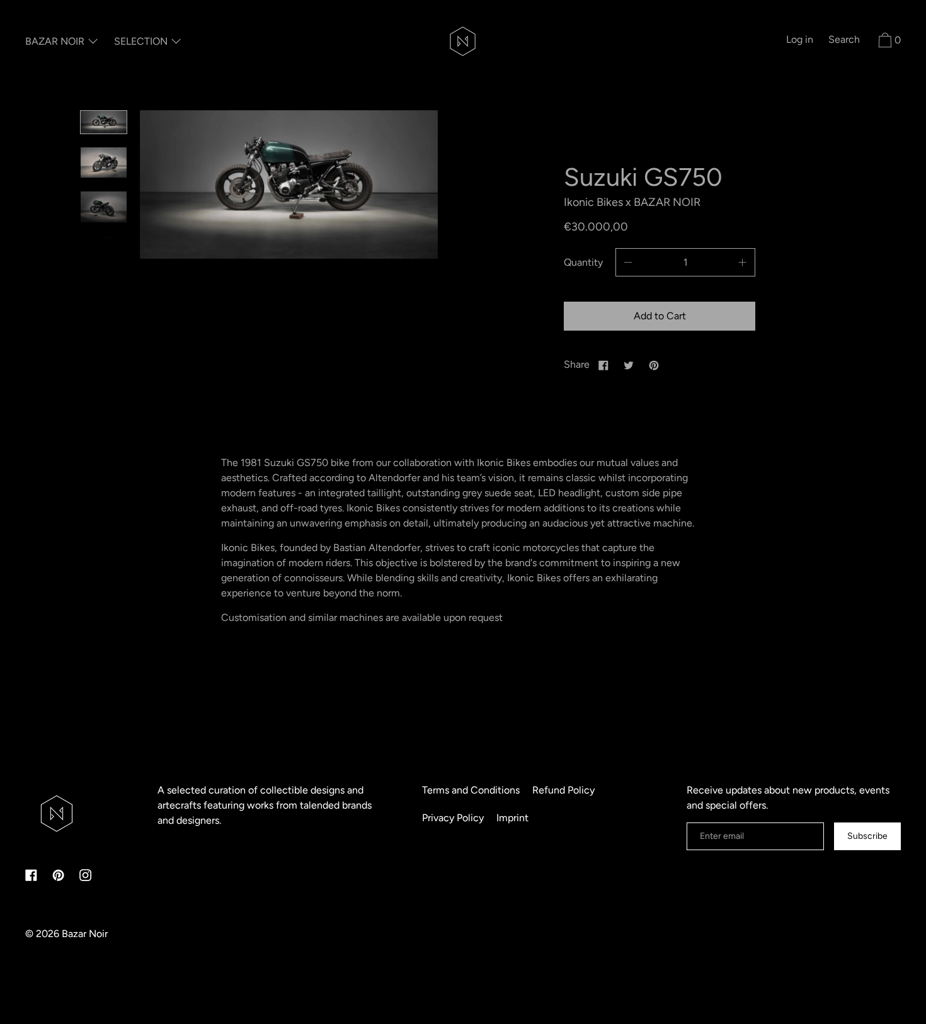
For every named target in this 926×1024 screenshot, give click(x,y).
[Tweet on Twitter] (628, 364)
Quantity (583, 262)
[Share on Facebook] (603, 364)
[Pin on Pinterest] (654, 364)
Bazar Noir (85, 934)
